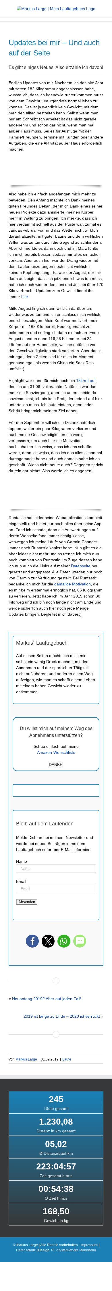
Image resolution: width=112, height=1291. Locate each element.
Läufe (66, 1059)
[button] (32, 941)
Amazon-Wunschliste (56, 752)
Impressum (89, 1245)
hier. (25, 296)
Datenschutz (26, 1250)
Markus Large (26, 1059)
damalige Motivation (72, 584)
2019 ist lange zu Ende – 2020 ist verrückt (62, 1016)
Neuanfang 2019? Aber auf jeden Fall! (46, 998)
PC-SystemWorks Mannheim (73, 1250)
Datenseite (80, 566)
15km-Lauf (86, 380)
